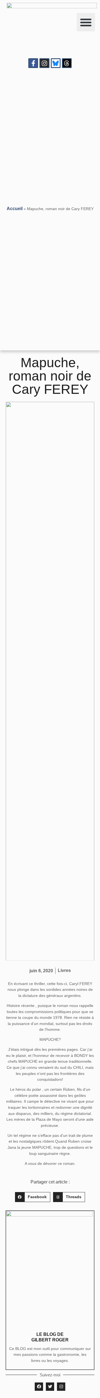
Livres (64, 970)
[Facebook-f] (33, 63)
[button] (86, 22)
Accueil (14, 208)
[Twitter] (50, 1386)
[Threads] (67, 63)
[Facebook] (39, 1386)
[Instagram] (44, 63)
